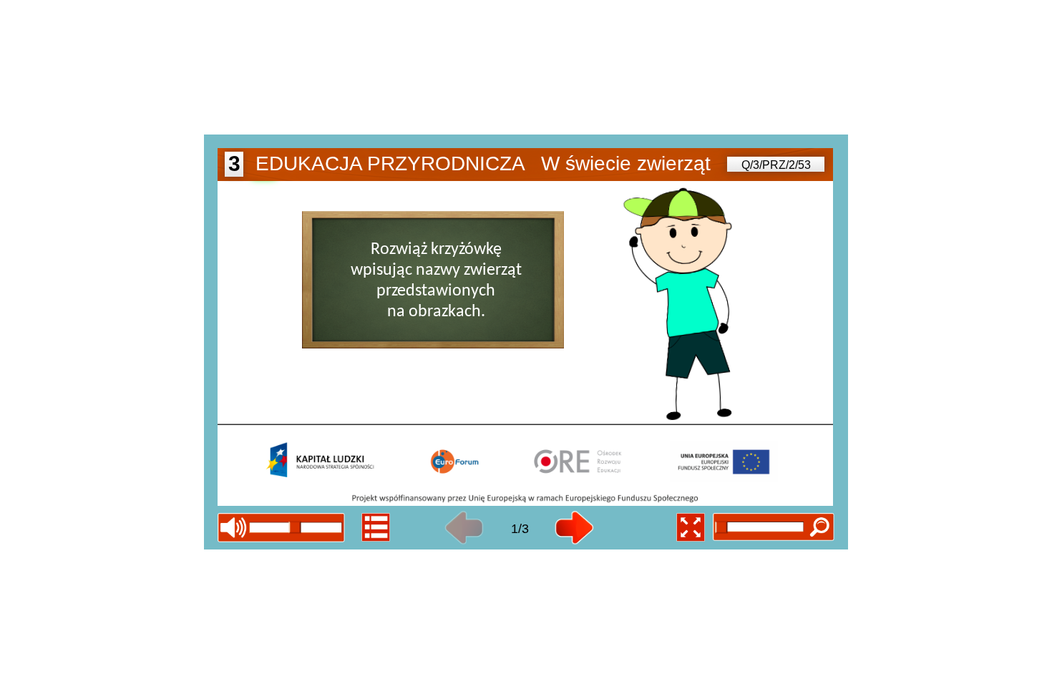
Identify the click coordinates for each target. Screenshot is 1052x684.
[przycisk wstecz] (464, 528)
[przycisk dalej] (574, 528)
